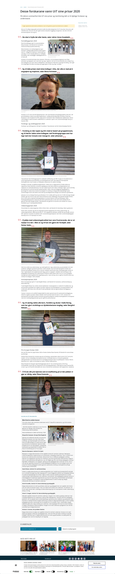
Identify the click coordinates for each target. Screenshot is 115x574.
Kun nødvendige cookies (97, 567)
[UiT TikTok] (75, 558)
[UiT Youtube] (78, 558)
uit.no (21, 7)
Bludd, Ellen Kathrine (82, 22)
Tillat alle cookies (96, 563)
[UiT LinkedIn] (81, 558)
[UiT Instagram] (73, 558)
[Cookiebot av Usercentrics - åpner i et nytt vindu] (16, 572)
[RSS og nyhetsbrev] (84, 558)
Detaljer (71, 571)
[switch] (42, 572)
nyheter (25, 7)
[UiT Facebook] (70, 558)
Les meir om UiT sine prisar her (29, 416)
